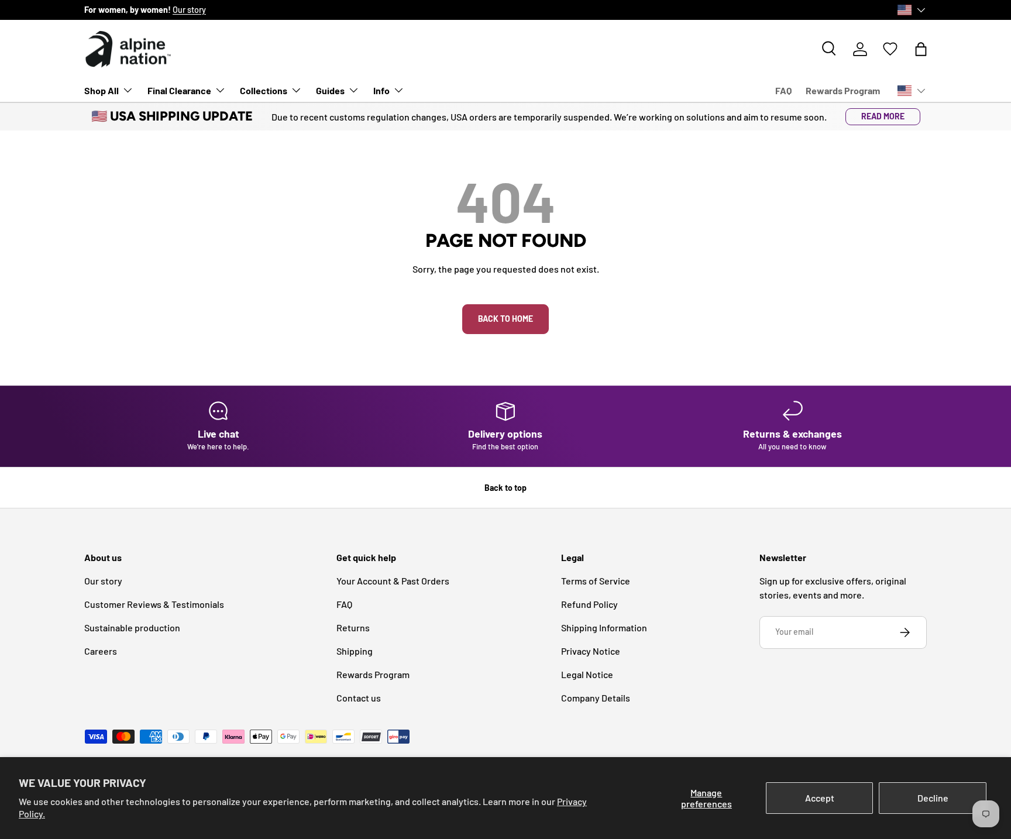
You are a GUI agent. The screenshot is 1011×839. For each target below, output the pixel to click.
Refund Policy (589, 604)
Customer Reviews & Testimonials (154, 604)
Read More (883, 116)
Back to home (505, 319)
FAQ (783, 90)
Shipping (354, 650)
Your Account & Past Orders (392, 580)
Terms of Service (595, 580)
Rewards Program (843, 90)
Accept (819, 797)
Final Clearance (179, 90)
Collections (263, 90)
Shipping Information (604, 627)
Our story (189, 10)
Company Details (595, 697)
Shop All (101, 90)
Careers (100, 650)
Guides (330, 90)
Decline (932, 797)
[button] (921, 49)
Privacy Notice (590, 650)
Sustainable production (132, 627)
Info (381, 90)
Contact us (358, 697)
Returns (353, 627)
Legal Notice (587, 674)
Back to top (505, 488)
